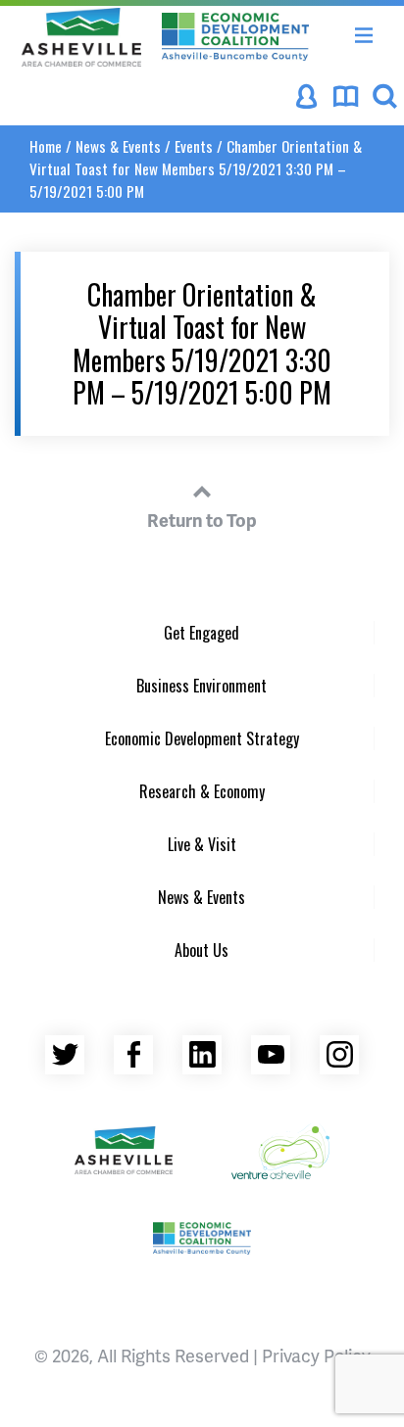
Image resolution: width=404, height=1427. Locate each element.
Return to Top (202, 519)
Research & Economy (202, 791)
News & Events (118, 146)
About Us (201, 950)
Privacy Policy (316, 1355)
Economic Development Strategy (202, 738)
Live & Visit (202, 844)
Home (45, 146)
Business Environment (201, 685)
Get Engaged (201, 632)
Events (194, 146)
